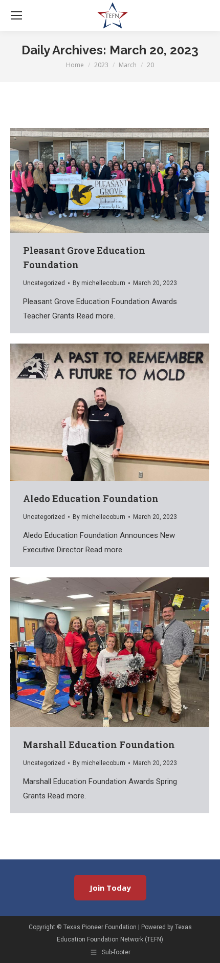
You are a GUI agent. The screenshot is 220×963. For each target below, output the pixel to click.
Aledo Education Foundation (91, 498)
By (99, 283)
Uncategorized (44, 283)
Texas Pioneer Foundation (100, 927)
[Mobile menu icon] (16, 15)
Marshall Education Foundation (99, 744)
